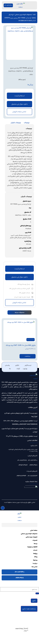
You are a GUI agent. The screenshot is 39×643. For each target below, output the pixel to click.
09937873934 (21, 476)
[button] (19, 104)
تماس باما (34, 567)
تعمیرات (35, 540)
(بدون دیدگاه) (22, 79)
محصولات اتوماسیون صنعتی (23, 14)
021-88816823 (32, 476)
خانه (34, 14)
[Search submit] (37, 593)
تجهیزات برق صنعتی (31, 537)
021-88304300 (32, 460)
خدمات (35, 550)
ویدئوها (35, 560)
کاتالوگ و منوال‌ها (32, 547)
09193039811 (33, 465)
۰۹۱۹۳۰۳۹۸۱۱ (19, 578)
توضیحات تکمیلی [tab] (16, 122)
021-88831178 (22, 460)
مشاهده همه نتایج (29, 608)
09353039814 (22, 465)
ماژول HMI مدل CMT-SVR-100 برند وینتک (21, 345)
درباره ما (35, 563)
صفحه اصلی (33, 530)
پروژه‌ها (35, 553)
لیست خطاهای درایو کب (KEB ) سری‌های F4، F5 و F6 (21, 436)
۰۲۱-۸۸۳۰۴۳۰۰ (19, 572)
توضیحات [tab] (26, 122)
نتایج (34, 600)
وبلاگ (35, 557)
